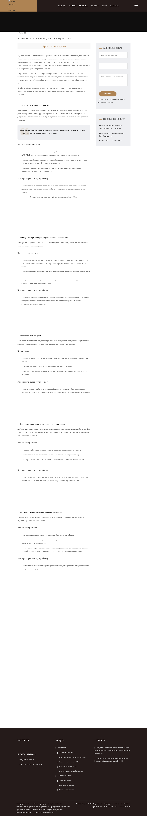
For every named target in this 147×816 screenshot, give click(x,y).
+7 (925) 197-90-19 (26, 754)
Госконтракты (62, 748)
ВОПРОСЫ (95, 6)
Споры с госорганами (66, 790)
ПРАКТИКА (83, 6)
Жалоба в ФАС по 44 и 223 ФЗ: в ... (111, 140)
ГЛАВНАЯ (62, 6)
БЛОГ (104, 6)
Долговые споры (65, 781)
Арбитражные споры (65, 775)
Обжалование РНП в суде (68, 766)
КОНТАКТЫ (114, 6)
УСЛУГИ (72, 6)
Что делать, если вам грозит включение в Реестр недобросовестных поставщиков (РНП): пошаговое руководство (112, 750)
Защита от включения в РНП (69, 762)
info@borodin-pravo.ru (27, 760)
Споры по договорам (66, 785)
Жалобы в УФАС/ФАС (67, 753)
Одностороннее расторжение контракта (72, 757)
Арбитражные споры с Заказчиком (71, 771)
